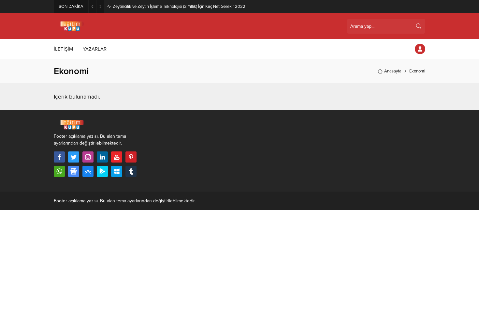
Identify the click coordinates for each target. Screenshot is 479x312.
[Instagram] (88, 157)
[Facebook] (59, 157)
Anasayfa (392, 71)
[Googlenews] (73, 171)
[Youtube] (116, 157)
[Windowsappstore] (116, 171)
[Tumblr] (131, 171)
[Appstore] (88, 171)
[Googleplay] (102, 171)
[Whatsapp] (59, 171)
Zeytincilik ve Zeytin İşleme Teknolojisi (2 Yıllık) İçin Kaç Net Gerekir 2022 (179, 6)
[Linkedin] (102, 157)
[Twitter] (73, 157)
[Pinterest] (131, 157)
